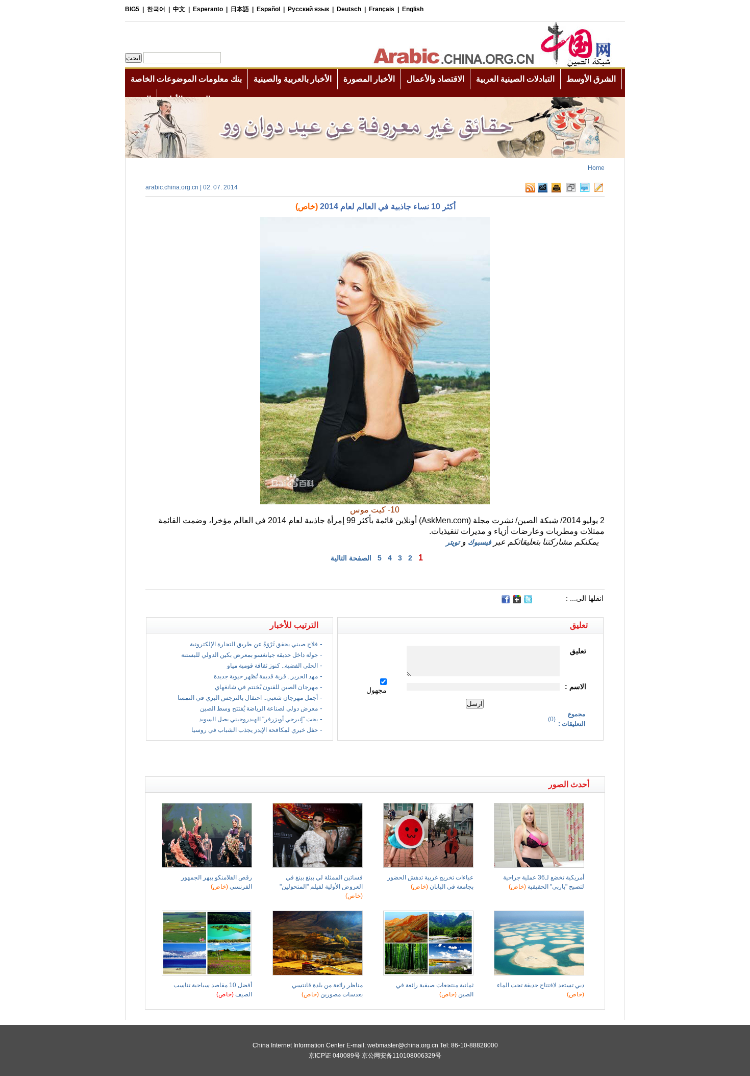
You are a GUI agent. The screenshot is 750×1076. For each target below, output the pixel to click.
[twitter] (528, 601)
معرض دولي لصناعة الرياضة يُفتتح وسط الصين (259, 708)
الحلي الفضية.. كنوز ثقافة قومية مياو (272, 665)
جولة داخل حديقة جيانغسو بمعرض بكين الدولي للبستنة (249, 654)
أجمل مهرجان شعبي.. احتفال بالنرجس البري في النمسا (248, 697)
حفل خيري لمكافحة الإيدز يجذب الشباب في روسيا (254, 729)
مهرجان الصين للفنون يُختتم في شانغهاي (266, 687)
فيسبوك (479, 542)
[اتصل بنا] (598, 190)
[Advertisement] (260, 758)
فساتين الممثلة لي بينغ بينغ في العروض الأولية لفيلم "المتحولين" (321, 886)
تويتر (453, 542)
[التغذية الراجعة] (542, 190)
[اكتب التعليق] (585, 190)
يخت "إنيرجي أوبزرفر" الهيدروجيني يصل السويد (258, 719)
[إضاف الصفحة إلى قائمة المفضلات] (571, 190)
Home (596, 168)
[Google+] (517, 601)
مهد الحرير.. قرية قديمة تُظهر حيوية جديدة (266, 676)
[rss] (530, 190)
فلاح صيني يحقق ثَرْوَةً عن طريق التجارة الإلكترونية (254, 644)
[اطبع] (556, 190)
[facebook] (506, 599)
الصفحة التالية (351, 558)
